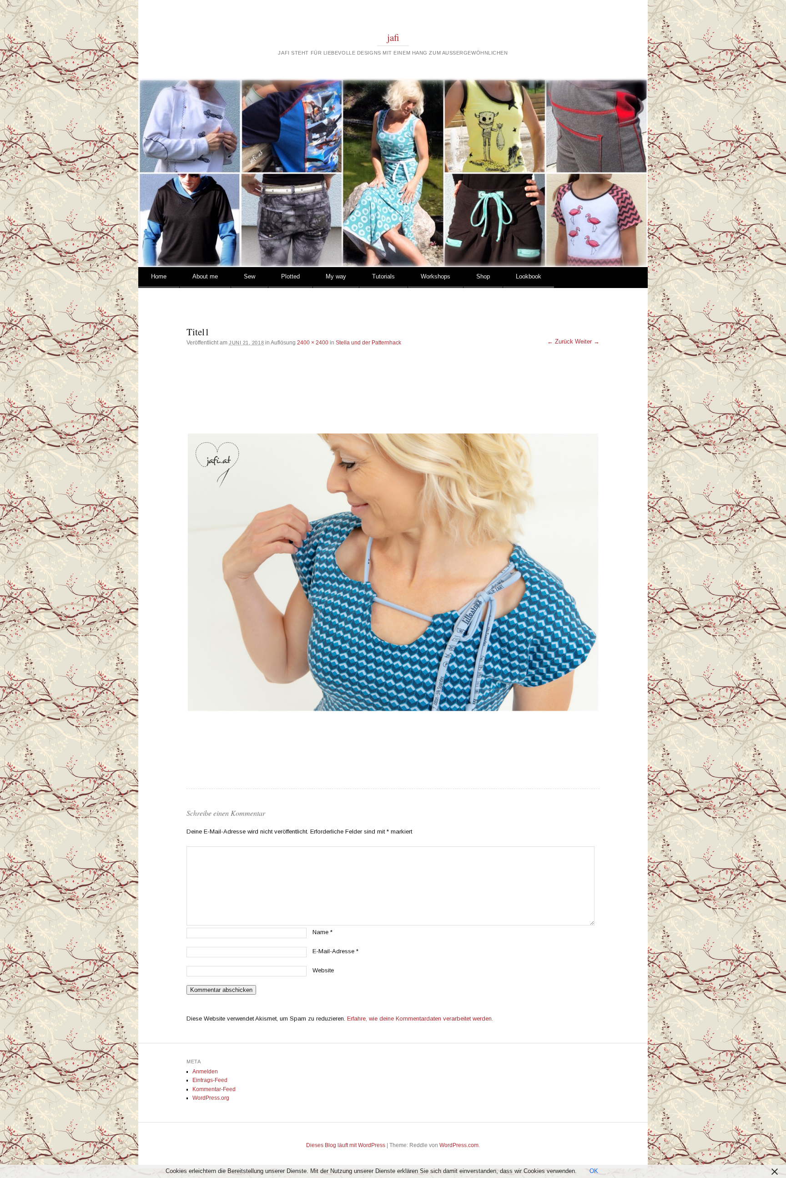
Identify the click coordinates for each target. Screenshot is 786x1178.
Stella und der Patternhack (368, 342)
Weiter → (587, 341)
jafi (393, 37)
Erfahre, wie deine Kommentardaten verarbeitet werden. (420, 1018)
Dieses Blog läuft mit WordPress (345, 1145)
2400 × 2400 (312, 342)
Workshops (435, 276)
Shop (483, 276)
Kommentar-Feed (214, 1089)
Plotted (290, 276)
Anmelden (205, 1071)
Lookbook (528, 276)
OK (594, 1171)
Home (158, 276)
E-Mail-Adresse (335, 951)
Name (322, 932)
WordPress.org (210, 1098)
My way (336, 276)
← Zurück (560, 341)
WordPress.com (459, 1145)
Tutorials (383, 276)
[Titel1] (393, 572)
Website (323, 970)
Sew (249, 276)
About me (205, 276)
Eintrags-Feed (209, 1080)
